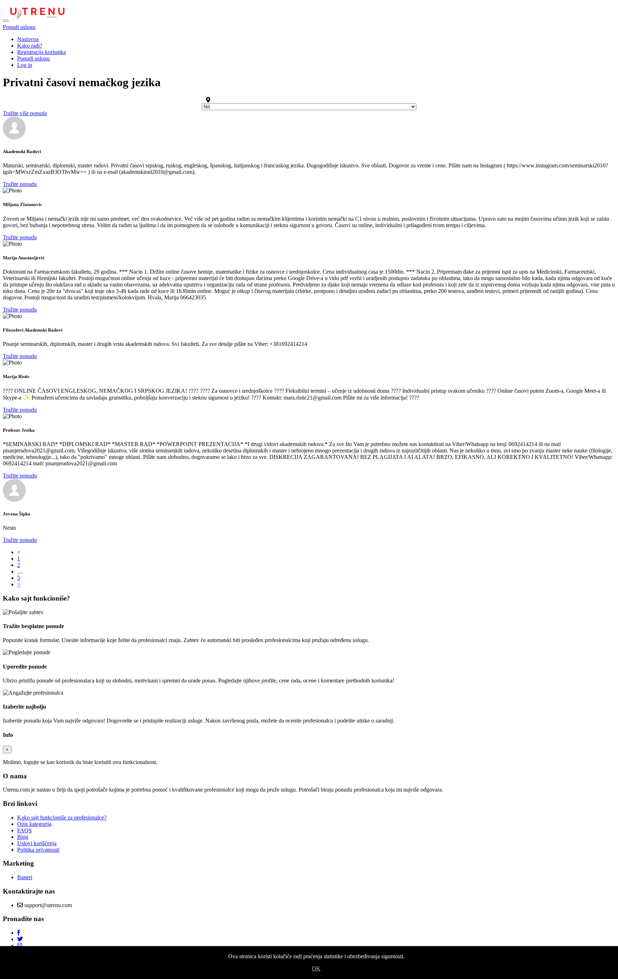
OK (316, 968)
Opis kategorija (34, 824)
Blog (22, 837)
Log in (24, 65)
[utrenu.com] (37, 19)
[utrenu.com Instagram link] (19, 946)
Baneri (24, 877)
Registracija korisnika (41, 52)
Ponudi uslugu (19, 27)
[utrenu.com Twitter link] (20, 939)
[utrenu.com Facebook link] (18, 933)
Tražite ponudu (20, 184)
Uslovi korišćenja (37, 843)
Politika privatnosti (38, 850)
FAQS (24, 830)
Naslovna (28, 39)
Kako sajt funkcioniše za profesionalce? (62, 817)
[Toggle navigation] (6, 21)
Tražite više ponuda (25, 113)
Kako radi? (29, 46)
